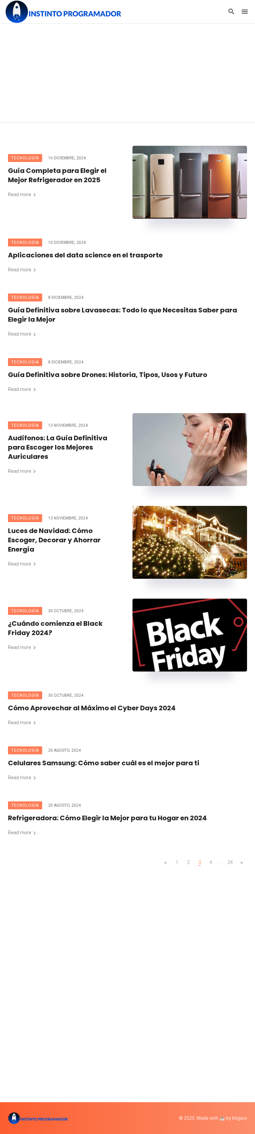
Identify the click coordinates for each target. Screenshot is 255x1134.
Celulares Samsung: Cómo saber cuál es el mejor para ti (103, 763)
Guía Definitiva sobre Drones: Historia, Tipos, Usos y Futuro (107, 374)
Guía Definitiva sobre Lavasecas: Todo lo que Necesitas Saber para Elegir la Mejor (122, 314)
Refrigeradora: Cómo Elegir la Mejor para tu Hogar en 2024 (107, 818)
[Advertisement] (127, 73)
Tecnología (25, 158)
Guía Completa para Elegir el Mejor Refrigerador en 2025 (57, 175)
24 (230, 862)
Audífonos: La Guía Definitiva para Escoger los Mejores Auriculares (57, 447)
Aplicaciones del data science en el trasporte (86, 255)
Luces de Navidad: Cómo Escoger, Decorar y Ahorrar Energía (54, 540)
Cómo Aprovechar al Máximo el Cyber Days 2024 (92, 708)
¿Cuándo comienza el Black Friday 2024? (55, 628)
